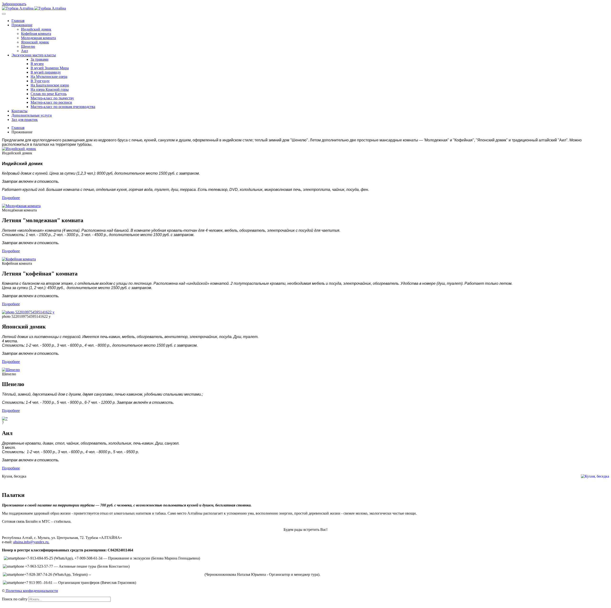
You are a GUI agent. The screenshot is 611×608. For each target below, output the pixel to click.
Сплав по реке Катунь (49, 94)
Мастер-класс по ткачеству (52, 98)
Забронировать (14, 4)
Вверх (7, 604)
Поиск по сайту (14, 599)
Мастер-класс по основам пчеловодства (63, 107)
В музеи (37, 64)
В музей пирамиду (46, 72)
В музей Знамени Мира (50, 68)
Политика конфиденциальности (31, 591)
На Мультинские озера (49, 77)
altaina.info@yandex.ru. (31, 542)
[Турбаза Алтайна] (34, 8)
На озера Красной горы (50, 89)
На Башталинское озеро (50, 85)
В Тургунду (40, 81)
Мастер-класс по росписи (51, 102)
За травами (39, 59)
